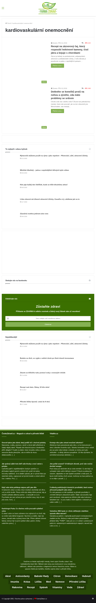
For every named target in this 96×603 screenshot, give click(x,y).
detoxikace (71, 576)
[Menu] (3, 9)
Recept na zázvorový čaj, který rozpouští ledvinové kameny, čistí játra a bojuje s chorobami (69, 49)
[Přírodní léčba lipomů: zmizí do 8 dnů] (11, 407)
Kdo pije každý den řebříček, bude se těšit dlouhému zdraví (43, 185)
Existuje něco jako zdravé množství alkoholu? (66, 443)
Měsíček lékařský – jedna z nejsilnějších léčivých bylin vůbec (44, 170)
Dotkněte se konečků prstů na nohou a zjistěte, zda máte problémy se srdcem (67, 95)
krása (27, 581)
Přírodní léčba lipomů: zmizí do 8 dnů (35, 402)
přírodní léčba (77, 581)
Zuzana (55, 43)
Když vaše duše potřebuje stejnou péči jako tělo (19, 487)
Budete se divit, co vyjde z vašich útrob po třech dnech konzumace (47, 358)
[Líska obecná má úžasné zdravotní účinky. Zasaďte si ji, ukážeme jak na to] (11, 204)
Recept (31, 587)
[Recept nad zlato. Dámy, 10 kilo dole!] (11, 392)
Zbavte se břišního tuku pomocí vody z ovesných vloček (42, 373)
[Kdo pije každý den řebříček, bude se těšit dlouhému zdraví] (11, 190)
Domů (9, 23)
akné (8, 576)
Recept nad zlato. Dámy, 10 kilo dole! (35, 387)
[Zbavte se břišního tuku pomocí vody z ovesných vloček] (11, 378)
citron (57, 576)
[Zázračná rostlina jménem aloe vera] (11, 219)
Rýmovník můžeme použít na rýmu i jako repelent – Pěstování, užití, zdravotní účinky (54, 156)
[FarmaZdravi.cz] (48, 8)
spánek (43, 587)
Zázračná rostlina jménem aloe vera (34, 214)
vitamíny (57, 587)
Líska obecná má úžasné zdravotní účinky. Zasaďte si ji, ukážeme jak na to (50, 199)
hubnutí (86, 576)
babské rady (41, 576)
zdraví (80, 587)
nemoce (60, 581)
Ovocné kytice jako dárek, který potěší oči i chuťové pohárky (24, 443)
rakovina (17, 587)
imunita (15, 581)
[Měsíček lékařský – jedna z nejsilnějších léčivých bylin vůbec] (11, 175)
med (48, 581)
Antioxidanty (22, 576)
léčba (38, 581)
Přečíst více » (57, 66)
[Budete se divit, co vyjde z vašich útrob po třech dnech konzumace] (11, 363)
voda (69, 587)
